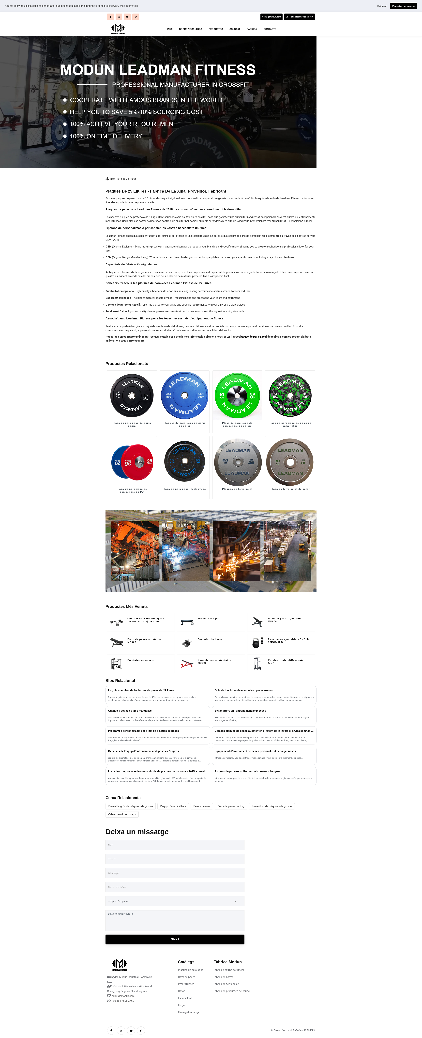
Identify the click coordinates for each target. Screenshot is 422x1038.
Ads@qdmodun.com (271, 17)
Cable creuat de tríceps (122, 814)
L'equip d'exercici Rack (173, 806)
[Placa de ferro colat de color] (290, 461)
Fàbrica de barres (223, 977)
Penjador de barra (210, 639)
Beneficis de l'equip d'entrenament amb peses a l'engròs (143, 751)
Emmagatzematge (188, 1012)
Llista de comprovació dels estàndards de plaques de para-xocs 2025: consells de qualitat (157, 771)
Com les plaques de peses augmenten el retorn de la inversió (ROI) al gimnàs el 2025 (264, 730)
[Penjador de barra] (187, 643)
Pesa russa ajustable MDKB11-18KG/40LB (288, 640)
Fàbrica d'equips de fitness (228, 970)
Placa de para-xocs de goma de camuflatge (290, 424)
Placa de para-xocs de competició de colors (237, 424)
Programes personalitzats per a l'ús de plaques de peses (143, 730)
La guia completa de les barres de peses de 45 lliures (141, 690)
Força (181, 1005)
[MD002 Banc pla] (187, 622)
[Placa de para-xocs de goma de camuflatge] (290, 395)
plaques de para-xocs (252, 336)
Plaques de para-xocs (190, 970)
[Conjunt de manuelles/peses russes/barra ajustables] (116, 622)
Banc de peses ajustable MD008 (284, 620)
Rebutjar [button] (382, 6)
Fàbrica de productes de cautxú (231, 991)
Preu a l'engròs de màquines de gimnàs (130, 806)
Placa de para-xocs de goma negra (132, 424)
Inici (112, 178)
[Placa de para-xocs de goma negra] (132, 395)
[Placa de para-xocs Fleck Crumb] (184, 461)
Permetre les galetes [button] (403, 6)
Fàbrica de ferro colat (226, 984)
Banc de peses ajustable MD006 (214, 661)
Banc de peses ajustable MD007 (144, 640)
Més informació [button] (129, 5)
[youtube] (127, 17)
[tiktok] (135, 17)
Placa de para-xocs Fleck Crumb (185, 489)
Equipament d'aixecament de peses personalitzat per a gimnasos (255, 751)
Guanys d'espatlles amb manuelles (130, 710)
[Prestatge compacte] (116, 663)
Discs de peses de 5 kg (230, 806)
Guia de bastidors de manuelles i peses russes (244, 690)
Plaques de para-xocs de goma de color (185, 424)
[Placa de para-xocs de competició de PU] (132, 461)
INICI (170, 29)
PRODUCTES (216, 29)
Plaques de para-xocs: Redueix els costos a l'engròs (247, 771)
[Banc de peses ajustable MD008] (257, 622)
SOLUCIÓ (234, 29)
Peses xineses (201, 806)
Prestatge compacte (140, 660)
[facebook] (110, 17)
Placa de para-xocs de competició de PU (132, 490)
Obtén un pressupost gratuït (299, 17)
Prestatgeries (186, 984)
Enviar (175, 939)
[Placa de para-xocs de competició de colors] (237, 395)
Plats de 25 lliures (126, 178)
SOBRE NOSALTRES (190, 29)
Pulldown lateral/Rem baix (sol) (286, 661)
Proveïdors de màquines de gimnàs (272, 806)
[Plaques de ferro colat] (237, 461)
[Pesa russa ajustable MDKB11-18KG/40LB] (257, 643)
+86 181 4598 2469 (122, 1000)
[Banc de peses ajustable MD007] (116, 643)
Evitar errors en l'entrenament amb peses (240, 710)
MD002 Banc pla (209, 618)
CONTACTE (270, 29)
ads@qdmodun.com (123, 996)
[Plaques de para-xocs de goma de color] (184, 395)
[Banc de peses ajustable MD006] (187, 663)
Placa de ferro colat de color (290, 489)
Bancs (181, 991)
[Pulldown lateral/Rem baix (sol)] (257, 663)
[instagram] (119, 17)
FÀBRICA (252, 29)
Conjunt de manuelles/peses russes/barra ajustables (146, 620)
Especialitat (185, 998)
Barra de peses (186, 977)
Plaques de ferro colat (237, 489)
